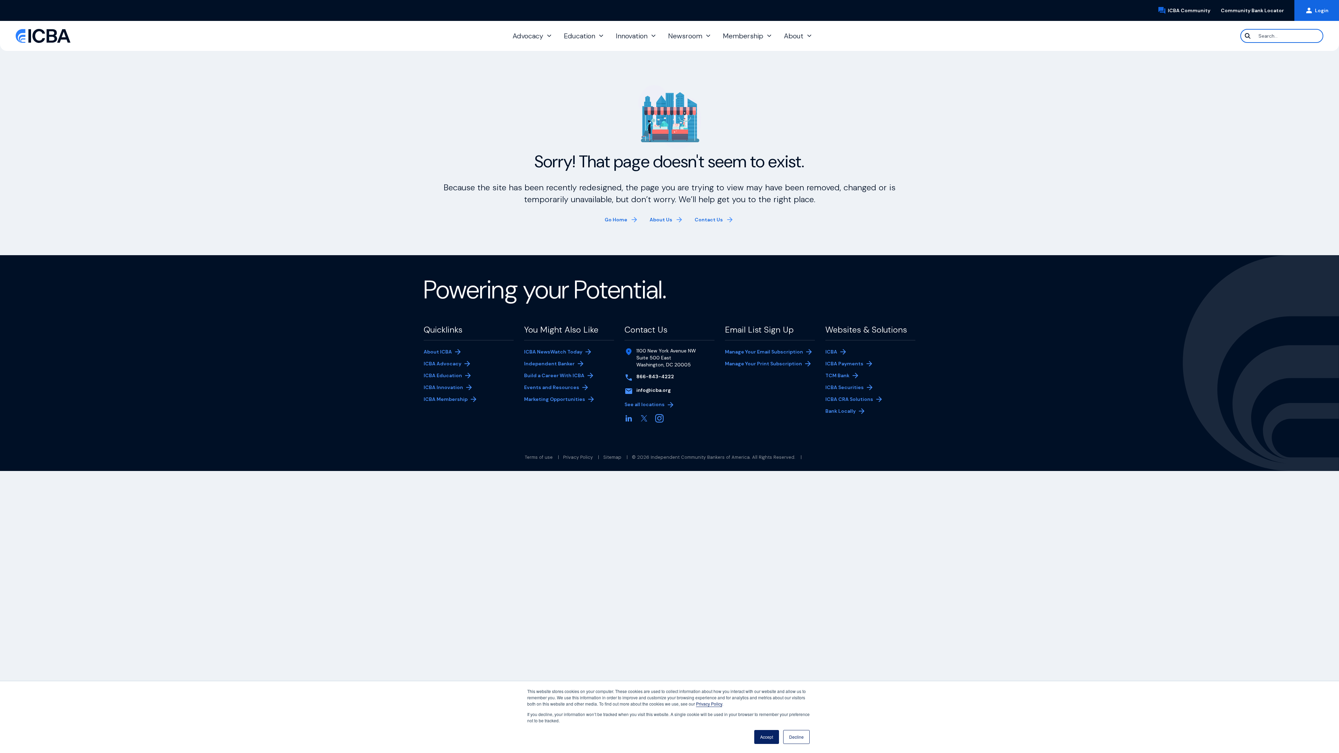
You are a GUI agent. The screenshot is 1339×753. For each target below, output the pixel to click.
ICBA (831, 352)
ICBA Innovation (443, 387)
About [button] (793, 35)
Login (1322, 10)
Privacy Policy (709, 704)
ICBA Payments (847, 364)
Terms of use (539, 457)
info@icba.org (653, 390)
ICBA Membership (446, 399)
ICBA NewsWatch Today (553, 352)
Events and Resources (551, 387)
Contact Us (709, 219)
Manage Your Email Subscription (764, 352)
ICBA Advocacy (442, 363)
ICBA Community (1192, 11)
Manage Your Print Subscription (763, 364)
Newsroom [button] (685, 35)
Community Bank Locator (1255, 10)
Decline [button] (796, 737)
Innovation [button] (632, 35)
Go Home (616, 219)
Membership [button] (743, 35)
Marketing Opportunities (554, 399)
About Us (661, 219)
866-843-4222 (655, 376)
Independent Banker (549, 364)
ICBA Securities (844, 387)
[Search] (1247, 36)
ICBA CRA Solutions (849, 399)
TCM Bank (847, 376)
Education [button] (579, 35)
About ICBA (438, 352)
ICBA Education (443, 375)
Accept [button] (766, 737)
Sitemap (612, 457)
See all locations (645, 404)
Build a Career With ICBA (554, 375)
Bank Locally (847, 411)
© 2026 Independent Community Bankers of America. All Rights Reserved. (713, 457)
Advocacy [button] (528, 35)
